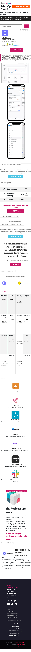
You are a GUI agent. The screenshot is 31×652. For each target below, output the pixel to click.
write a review (16, 177)
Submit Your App (14, 630)
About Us (16, 624)
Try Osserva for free (21, 6)
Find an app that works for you (16, 491)
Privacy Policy (20, 644)
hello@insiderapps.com (14, 620)
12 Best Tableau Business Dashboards (22, 553)
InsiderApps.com (20, 642)
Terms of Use (15, 646)
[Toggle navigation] (28, 3)
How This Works (14, 633)
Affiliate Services (14, 635)
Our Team (16, 628)
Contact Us (15, 626)
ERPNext (4, 291)
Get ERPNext (17, 50)
